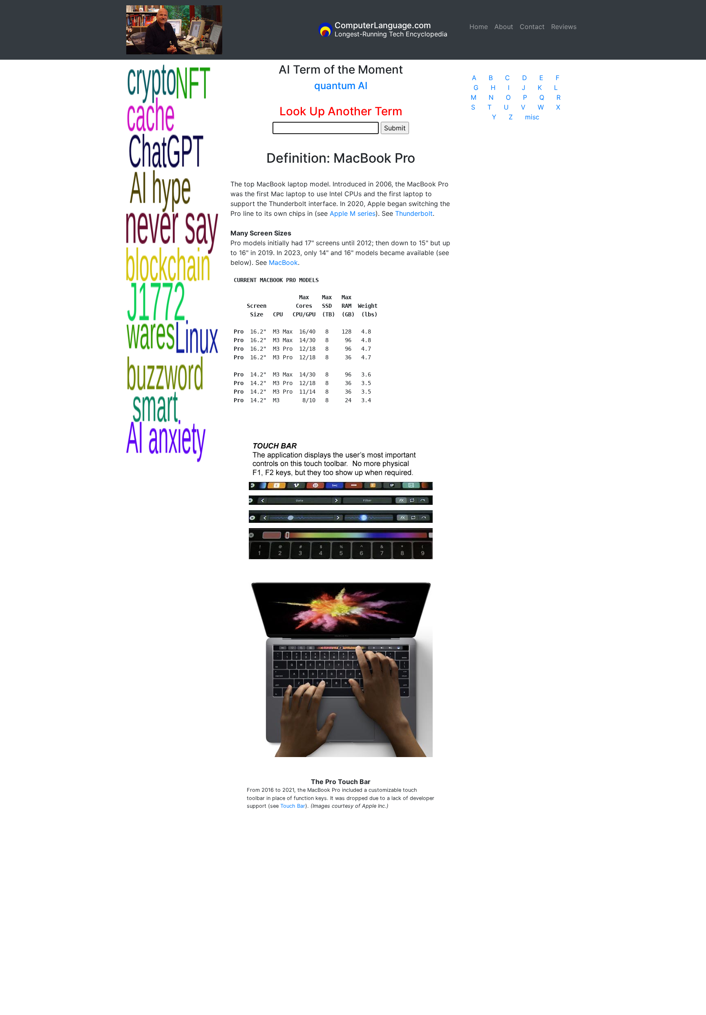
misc (532, 117)
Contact (532, 26)
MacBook (283, 262)
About (503, 26)
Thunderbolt (414, 213)
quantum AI (340, 86)
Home (480, 26)
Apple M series (352, 213)
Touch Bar (292, 806)
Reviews (563, 26)
